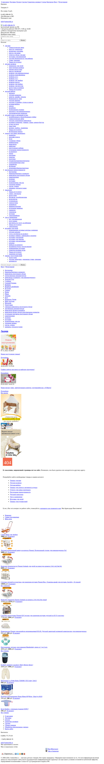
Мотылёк (8, 303)
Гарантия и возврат (34, 2)
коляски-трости (14, 82)
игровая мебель (14, 104)
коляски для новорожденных (19, 73)
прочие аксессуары (15, 69)
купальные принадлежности (19, 150)
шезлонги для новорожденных (19, 111)
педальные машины (16, 208)
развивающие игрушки (17, 248)
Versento (7, 296)
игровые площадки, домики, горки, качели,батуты (26, 122)
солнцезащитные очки (16, 162)
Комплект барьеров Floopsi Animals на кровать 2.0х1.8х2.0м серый (24, 600)
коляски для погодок (16, 86)
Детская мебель (15, 485)
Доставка (12, 2)
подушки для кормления (17, 57)
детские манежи (14, 100)
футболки (12, 166)
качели (11, 106)
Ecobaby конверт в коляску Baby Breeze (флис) (17, 665)
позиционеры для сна (16, 183)
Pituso (7, 294)
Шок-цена (8, 519)
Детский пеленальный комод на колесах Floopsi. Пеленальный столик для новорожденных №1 (34, 550)
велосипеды (13, 199)
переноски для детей (16, 66)
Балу (6, 297)
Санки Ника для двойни (9, 534)
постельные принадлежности (15, 170)
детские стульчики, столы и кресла (21, 102)
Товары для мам (15, 480)
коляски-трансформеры (17, 75)
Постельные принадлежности (20, 492)
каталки (11, 243)
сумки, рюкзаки (14, 60)
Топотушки (9, 305)
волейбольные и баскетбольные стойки (22, 117)
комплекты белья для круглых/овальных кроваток (22, 312)
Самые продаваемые (12, 517)
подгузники (13, 221)
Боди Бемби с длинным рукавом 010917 (15, 709)
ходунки (12, 214)
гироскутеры (13, 203)
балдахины (13, 172)
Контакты (50, 2)
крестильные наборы (16, 148)
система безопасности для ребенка (21, 58)
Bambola (8, 285)
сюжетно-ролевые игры (17, 250)
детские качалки (14, 232)
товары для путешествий (13, 256)
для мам (7, 46)
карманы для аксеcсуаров (18, 188)
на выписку (13, 151)
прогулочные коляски (16, 67)
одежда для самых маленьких (15, 133)
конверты (12, 135)
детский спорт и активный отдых (16, 115)
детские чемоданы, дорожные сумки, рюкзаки (25, 259)
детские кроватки (15, 95)
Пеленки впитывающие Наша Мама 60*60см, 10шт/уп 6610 (21, 696)
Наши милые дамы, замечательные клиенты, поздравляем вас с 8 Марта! (26, 388)
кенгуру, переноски (15, 49)
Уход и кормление (16, 497)
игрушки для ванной (16, 237)
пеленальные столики (16, 109)
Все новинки (5, 586)
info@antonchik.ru (7, 21)
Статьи (43, 2)
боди (10, 139)
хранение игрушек (15, 254)
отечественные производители (15, 276)
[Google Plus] (24, 754)
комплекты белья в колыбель (15, 310)
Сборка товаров (10, 725)
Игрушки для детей (16, 499)
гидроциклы (13, 201)
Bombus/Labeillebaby (12, 287)
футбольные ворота (15, 131)
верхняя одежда (14, 137)
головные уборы (14, 141)
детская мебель (10, 91)
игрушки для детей (11, 228)
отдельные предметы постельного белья (19, 314)
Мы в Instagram (53, 751)
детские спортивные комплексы (20, 120)
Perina (7, 292)
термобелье (13, 164)
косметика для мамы (16, 51)
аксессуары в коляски (16, 88)
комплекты (13, 144)
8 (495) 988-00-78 (9, 25)
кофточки (12, 146)
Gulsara (7, 290)
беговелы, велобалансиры (18, 197)
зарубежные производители (14, 308)
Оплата (18, 2)
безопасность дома (15, 99)
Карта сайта (9, 729)
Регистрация (62, 2)
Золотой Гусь (9, 279)
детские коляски (10, 64)
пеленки (12, 179)
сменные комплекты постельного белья (18, 307)
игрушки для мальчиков (17, 241)
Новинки (8, 515)
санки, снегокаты (15, 193)
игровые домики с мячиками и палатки (22, 235)
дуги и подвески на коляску (18, 234)
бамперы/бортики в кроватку (19, 173)
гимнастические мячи (16, 47)
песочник (12, 155)
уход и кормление (11, 217)
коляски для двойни (16, 80)
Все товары (5, 651)
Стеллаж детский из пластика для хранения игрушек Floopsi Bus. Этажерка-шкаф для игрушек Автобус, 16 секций (41, 582)
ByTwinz (8, 288)
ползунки (12, 159)
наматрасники (14, 177)
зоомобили (12, 204)
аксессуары (13, 195)
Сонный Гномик (10, 283)
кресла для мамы (15, 53)
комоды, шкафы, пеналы (17, 97)
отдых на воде (14, 124)
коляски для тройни (16, 84)
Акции (4, 331)
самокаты (12, 210)
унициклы (12, 212)
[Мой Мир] (22, 754)
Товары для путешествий (18, 501)
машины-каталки (15, 206)
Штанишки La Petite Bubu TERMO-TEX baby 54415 (19, 681)
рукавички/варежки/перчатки (19, 161)
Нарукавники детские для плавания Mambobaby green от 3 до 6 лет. (24, 647)
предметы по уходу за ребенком (20, 223)
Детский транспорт (16, 494)
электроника (13, 226)
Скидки (24, 2)
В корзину (11, 536)
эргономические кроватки (18, 113)
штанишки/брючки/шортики (19, 168)
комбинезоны (13, 142)
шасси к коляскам (15, 71)
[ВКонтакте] (16, 754)
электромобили (14, 215)
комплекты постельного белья (19, 175)
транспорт (8, 190)
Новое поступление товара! (10, 354)
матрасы (12, 93)
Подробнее (4, 357)
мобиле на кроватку (16, 245)
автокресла (13, 261)
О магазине (5, 2)
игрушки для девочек (16, 239)
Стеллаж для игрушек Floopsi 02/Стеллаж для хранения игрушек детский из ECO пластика (32, 615)
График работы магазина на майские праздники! (18, 369)
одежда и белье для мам (17, 55)
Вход (55, 2)
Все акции (4, 393)
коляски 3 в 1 (13, 78)
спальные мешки (15, 184)
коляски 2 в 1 (13, 77)
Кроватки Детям (10, 299)
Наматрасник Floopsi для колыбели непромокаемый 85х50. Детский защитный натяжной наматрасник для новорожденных (44, 631)
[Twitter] (18, 754)
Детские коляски (16, 483)
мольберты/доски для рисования (20, 246)
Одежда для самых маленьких (20, 490)
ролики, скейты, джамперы (18, 128)
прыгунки (12, 126)
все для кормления (15, 219)
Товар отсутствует (15, 62)
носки (11, 153)
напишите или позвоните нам (50, 508)
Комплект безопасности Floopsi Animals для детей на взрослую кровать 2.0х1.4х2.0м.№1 (31, 566)
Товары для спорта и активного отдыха (23, 487)
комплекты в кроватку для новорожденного (20, 277)
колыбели (12, 108)
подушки (12, 181)
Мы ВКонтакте (53, 749)
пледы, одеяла (14, 186)
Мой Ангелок (9, 301)
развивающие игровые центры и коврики (23, 230)
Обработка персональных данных (16, 727)
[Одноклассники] (20, 754)
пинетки (12, 157)
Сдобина (8, 281)
